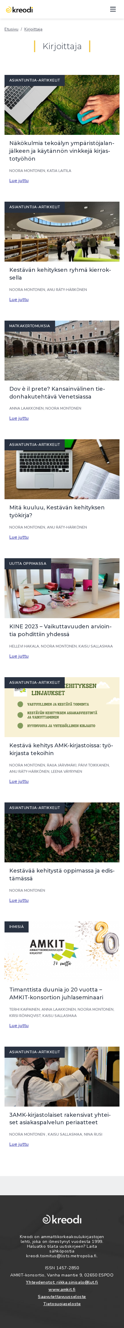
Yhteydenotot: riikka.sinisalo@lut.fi (62, 1282)
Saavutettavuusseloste (62, 1297)
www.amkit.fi (62, 1289)
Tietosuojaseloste (62, 1304)
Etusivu (11, 29)
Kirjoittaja (33, 29)
